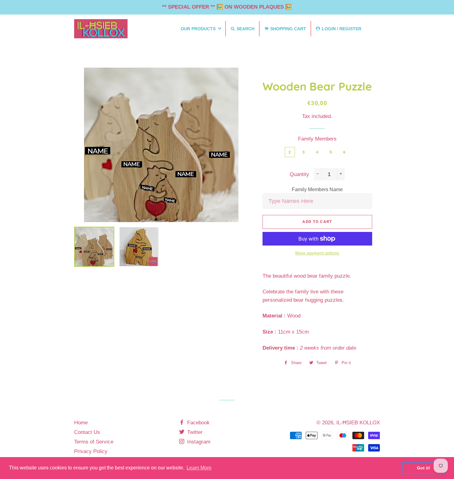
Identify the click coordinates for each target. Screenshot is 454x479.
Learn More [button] (199, 467)
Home (81, 423)
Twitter (194, 432)
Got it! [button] (423, 467)
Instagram (198, 442)
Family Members (317, 139)
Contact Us (87, 432)
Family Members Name (317, 189)
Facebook (198, 423)
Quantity (299, 174)
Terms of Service (93, 442)
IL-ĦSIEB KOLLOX (358, 423)
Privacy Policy (90, 451)
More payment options (317, 252)
